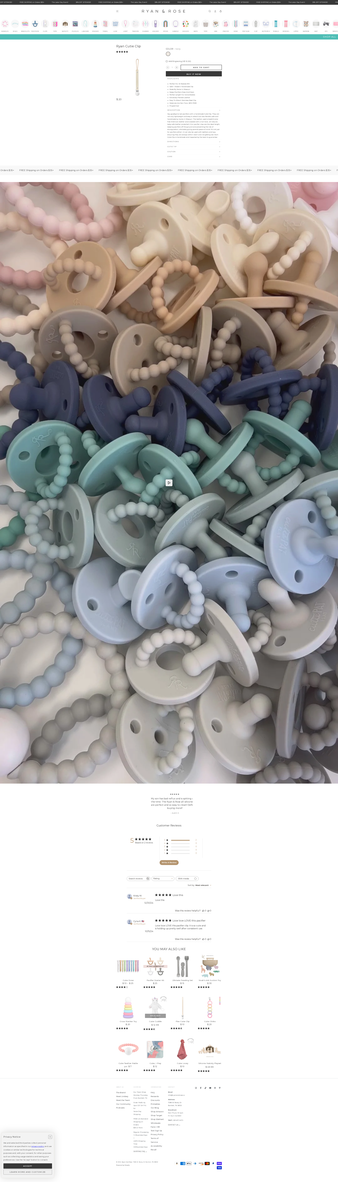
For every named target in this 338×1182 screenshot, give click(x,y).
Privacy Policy (157, 1134)
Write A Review (169, 862)
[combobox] (163, 878)
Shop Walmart (157, 1119)
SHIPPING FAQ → (140, 1151)
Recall (153, 1150)
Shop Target (156, 1115)
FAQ (153, 1093)
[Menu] (117, 11)
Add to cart (201, 67)
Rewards (155, 1096)
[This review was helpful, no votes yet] (203, 910)
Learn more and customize (28, 1172)
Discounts (155, 1100)
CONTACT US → (174, 1125)
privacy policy (37, 1146)
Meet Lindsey (122, 1096)
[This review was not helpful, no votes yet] (208, 910)
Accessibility (156, 1146)
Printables (155, 1104)
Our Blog (155, 1108)
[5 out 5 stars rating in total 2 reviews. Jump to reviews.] (122, 52)
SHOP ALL (329, 37)
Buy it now (194, 74)
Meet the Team (123, 1100)
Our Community (123, 1104)
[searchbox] (136, 878)
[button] (209, 11)
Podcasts (120, 1108)
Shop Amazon (157, 1112)
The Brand (120, 1093)
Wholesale (155, 1123)
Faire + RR (155, 1127)
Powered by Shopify (123, 1165)
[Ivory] (168, 54)
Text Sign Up (156, 1131)
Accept (27, 1166)
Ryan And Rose (127, 1162)
